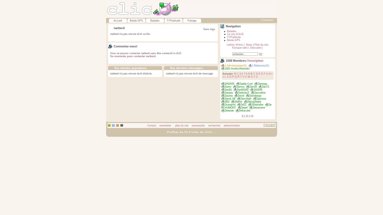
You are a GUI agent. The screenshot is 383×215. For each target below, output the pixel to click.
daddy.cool (246, 83)
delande (229, 110)
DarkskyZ (243, 92)
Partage (192, 20)
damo (227, 86)
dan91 (228, 89)
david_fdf (229, 98)
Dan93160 (242, 89)
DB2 (226, 101)
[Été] (113, 125)
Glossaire (255, 47)
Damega (262, 83)
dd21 (243, 104)
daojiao (228, 92)
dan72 (265, 86)
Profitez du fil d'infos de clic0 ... (191, 132)
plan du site (181, 125)
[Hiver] (122, 125)
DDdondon (257, 104)
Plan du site (261, 44)
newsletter (165, 125)
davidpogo (255, 95)
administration (232, 125)
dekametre (259, 107)
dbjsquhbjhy (254, 101)
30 (247, 116)
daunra (228, 95)
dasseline (260, 92)
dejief (244, 107)
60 (252, 116)
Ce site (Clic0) (235, 34)
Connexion (267, 20)
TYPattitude (173, 20)
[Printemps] (109, 125)
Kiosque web (239, 47)
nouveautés (198, 125)
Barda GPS (136, 20)
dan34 (253, 86)
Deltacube (244, 110)
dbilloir (238, 101)
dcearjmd (229, 104)
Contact (151, 125)
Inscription (255, 60)
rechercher (214, 125)
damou (240, 86)
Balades (155, 20)
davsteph (245, 98)
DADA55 (229, 83)
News (249, 44)
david (241, 95)
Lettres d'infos (235, 44)
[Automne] (117, 125)
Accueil (118, 20)
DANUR (257, 89)
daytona (261, 98)
